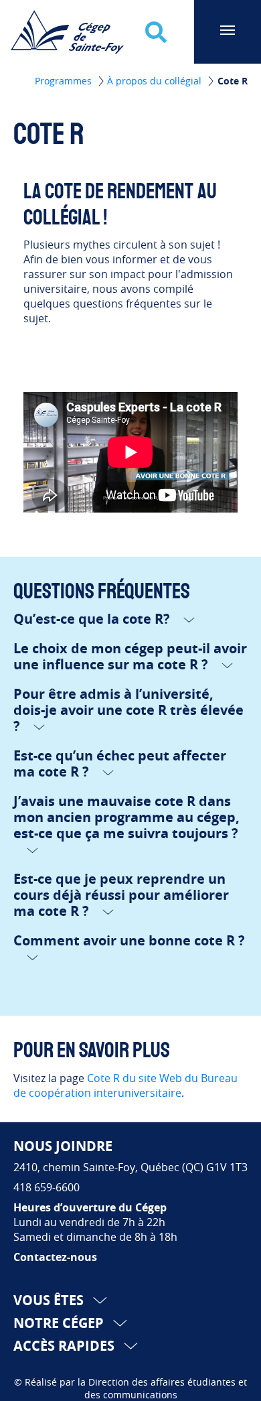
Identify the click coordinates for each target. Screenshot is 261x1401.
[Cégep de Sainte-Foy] (64, 31)
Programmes (64, 80)
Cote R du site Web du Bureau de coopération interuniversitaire (125, 1085)
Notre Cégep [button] (60, 1323)
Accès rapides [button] (65, 1346)
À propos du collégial (155, 80)
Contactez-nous (55, 1257)
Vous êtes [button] (50, 1300)
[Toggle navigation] (227, 30)
